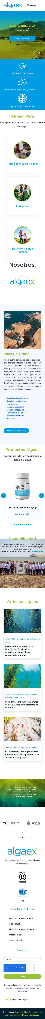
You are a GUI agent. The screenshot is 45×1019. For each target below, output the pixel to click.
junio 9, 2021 (10, 639)
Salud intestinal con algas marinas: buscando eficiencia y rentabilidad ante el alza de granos (22, 755)
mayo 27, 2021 (11, 748)
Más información (22, 38)
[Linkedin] (22, 901)
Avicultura (34, 695)
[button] (23, 282)
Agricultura (22, 206)
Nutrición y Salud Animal (22, 164)
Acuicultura (21, 639)
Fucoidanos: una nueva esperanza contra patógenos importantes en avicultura (21, 705)
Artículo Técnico (23, 695)
